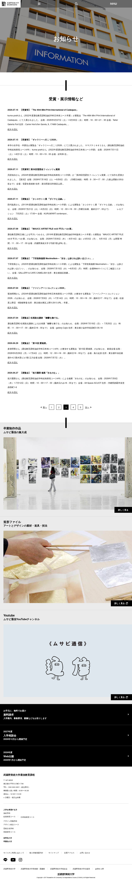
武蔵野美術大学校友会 (58, 869)
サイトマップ (53, 853)
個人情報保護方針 (36, 853)
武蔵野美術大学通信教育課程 (19, 774)
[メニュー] (39, 4)
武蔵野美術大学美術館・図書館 (33, 869)
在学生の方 (7, 838)
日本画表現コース (27, 817)
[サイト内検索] (76, 4)
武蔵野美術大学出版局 (81, 869)
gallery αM (99, 869)
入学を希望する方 (10, 809)
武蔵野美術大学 (9, 869)
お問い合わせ (85, 853)
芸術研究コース (9, 832)
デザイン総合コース (11, 824)
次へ (87, 407)
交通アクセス (69, 853)
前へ (45, 407)
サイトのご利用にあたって (13, 853)
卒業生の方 (7, 841)
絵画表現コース (9, 816)
